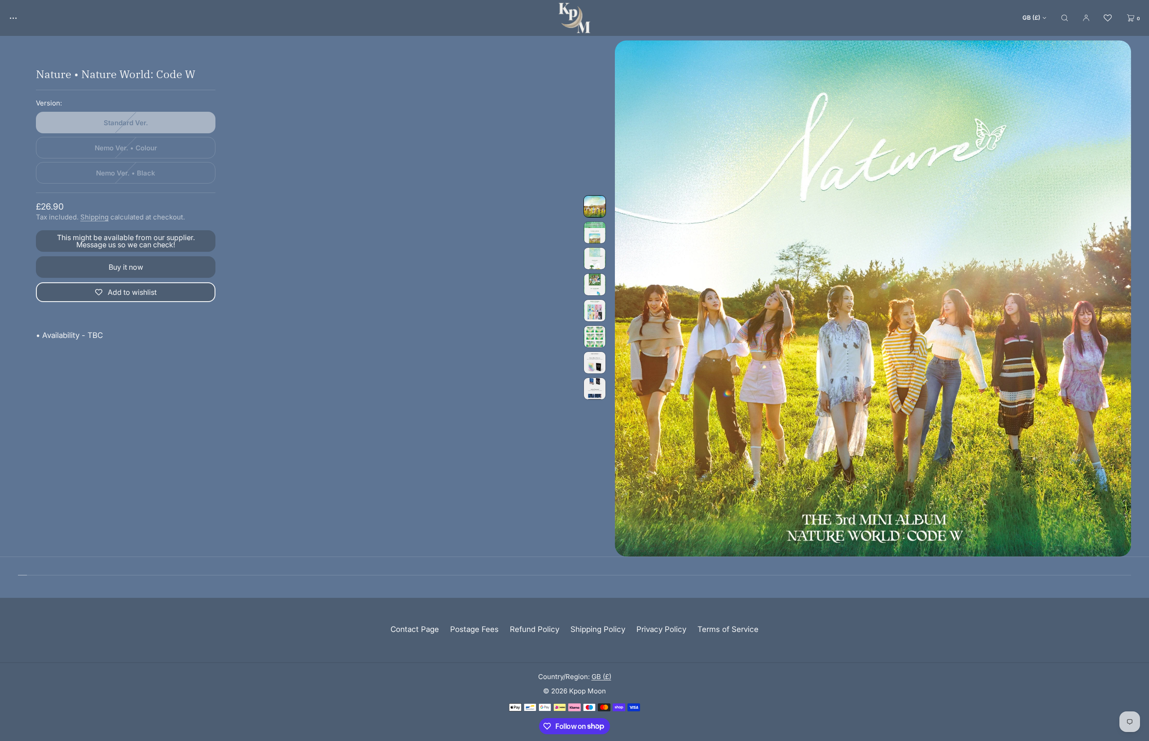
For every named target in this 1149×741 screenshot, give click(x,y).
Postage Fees (474, 629)
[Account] (1086, 17)
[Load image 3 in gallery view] (594, 258)
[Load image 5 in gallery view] (594, 310)
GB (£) (1031, 17)
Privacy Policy (661, 629)
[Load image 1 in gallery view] (594, 206)
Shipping (94, 217)
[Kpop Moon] (574, 18)
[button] (1064, 17)
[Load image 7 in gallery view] (594, 362)
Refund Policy (534, 629)
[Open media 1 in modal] (873, 298)
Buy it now (126, 267)
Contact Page (414, 629)
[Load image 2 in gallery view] (594, 232)
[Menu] (20, 17)
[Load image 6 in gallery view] (594, 336)
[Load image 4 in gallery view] (594, 284)
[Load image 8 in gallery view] (594, 388)
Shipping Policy (597, 629)
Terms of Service (728, 629)
